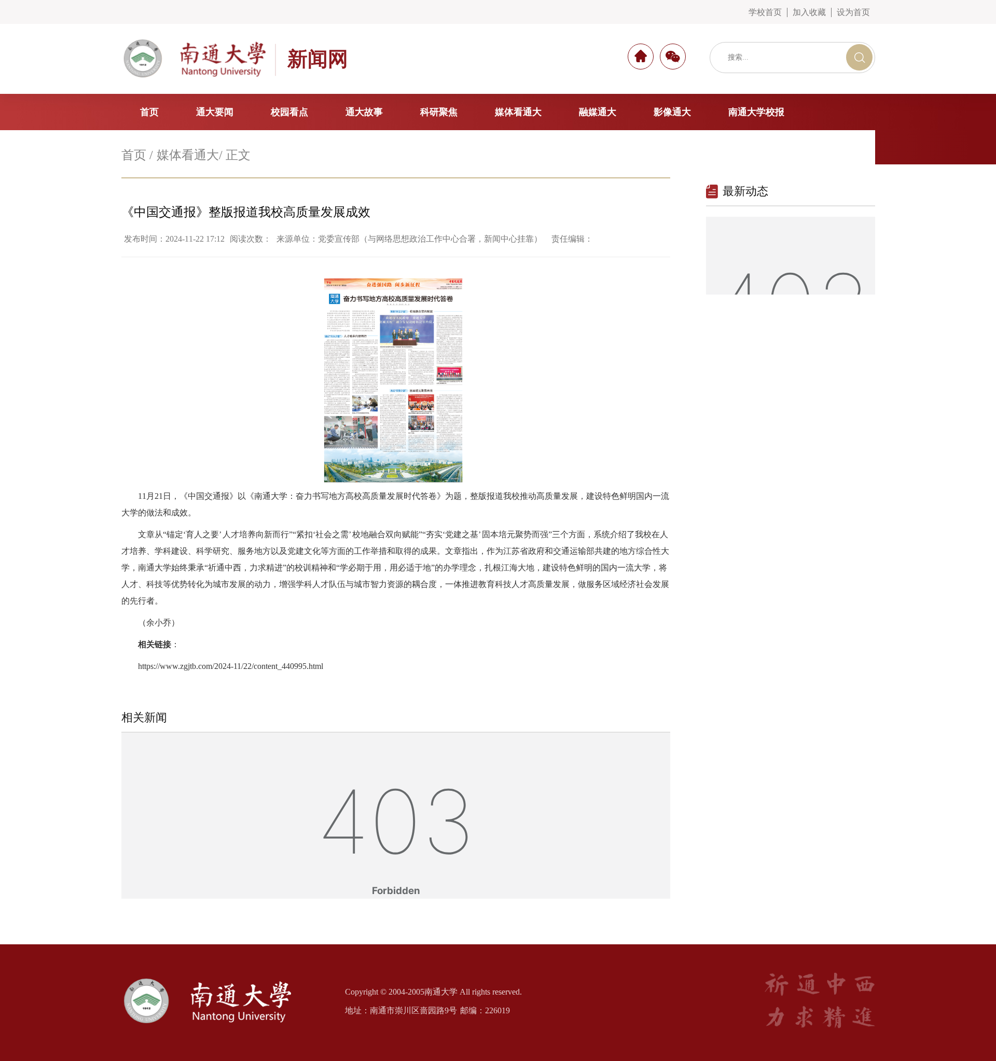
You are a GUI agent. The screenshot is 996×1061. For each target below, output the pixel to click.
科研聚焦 (439, 112)
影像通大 (672, 112)
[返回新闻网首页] (217, 977)
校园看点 (289, 112)
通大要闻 (214, 112)
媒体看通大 (518, 112)
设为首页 (853, 12)
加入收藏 (809, 12)
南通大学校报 (756, 112)
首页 (149, 112)
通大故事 (364, 112)
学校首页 (765, 12)
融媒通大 (597, 112)
